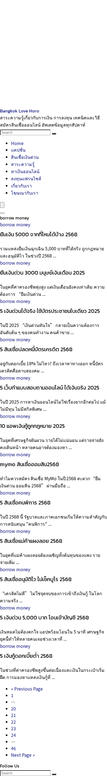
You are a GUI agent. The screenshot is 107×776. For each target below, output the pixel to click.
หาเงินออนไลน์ (25, 171)
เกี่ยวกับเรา (21, 185)
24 (13, 735)
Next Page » (23, 754)
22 (13, 721)
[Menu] (2, 205)
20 (13, 708)
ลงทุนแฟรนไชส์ (26, 178)
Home (17, 143)
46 (13, 748)
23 (13, 728)
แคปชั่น (18, 149)
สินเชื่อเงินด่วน (25, 157)
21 (13, 715)
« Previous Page (27, 688)
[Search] (54, 134)
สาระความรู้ (23, 164)
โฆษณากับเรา (24, 192)
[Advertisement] (53, 54)
